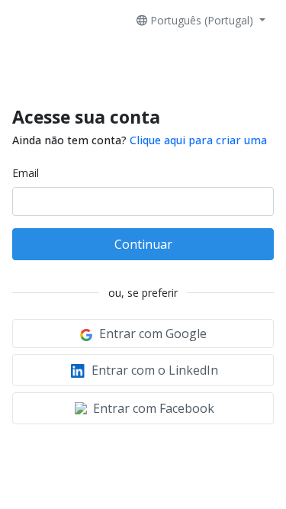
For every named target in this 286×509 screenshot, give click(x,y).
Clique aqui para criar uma (198, 140)
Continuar (143, 244)
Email (25, 173)
